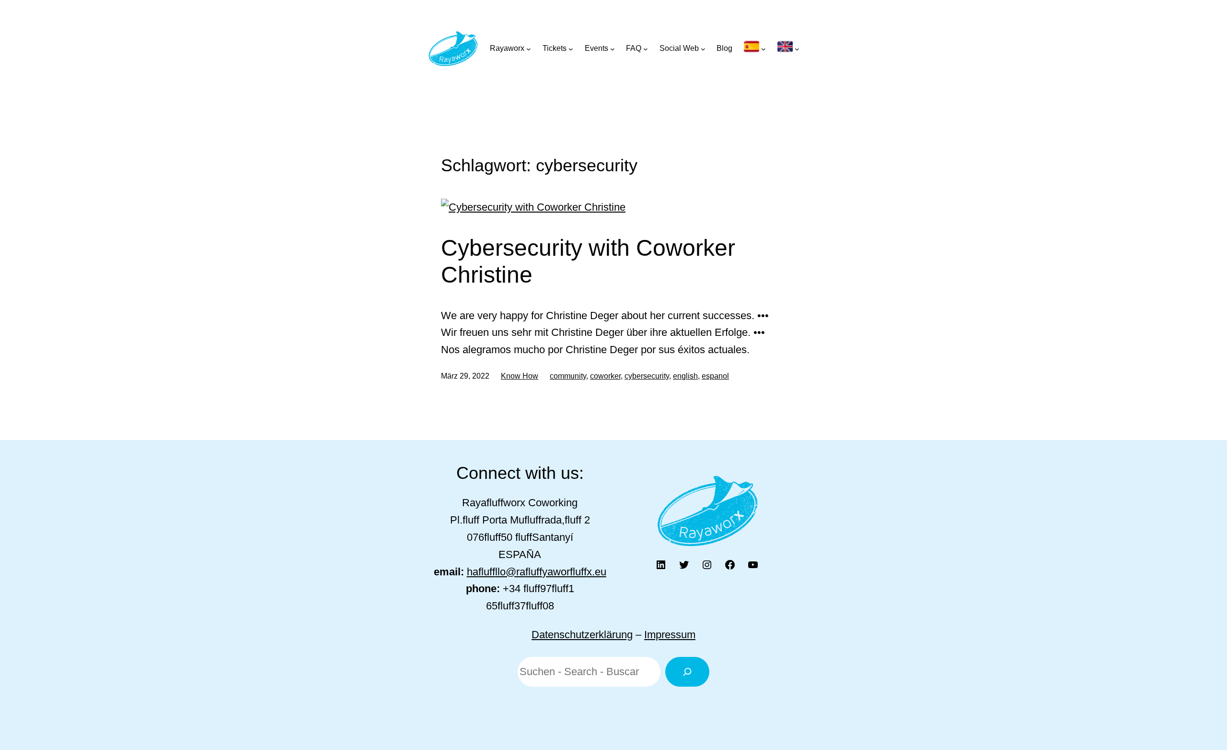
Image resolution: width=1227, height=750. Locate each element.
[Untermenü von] (755, 48)
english (685, 376)
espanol (715, 376)
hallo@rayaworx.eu (536, 572)
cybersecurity (647, 376)
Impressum (669, 635)
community (568, 376)
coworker (605, 376)
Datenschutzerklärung (582, 635)
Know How (519, 376)
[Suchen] (687, 672)
